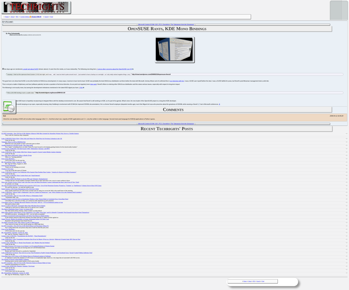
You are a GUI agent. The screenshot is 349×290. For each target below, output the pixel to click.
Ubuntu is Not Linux (7, 169)
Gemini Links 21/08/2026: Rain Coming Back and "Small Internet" (20, 175)
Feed (51, 17)
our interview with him (177, 81)
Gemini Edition (24, 17)
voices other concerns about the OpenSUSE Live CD (115, 69)
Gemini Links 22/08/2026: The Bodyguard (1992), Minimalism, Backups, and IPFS (25, 148)
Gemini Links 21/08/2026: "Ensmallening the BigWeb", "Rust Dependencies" (23, 236)
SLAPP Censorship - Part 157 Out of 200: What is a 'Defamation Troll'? (22, 195)
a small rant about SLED (30, 69)
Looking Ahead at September (9, 249)
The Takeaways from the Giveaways (182, 24)
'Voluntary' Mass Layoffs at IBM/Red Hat (13, 142)
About (12, 17)
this (81, 87)
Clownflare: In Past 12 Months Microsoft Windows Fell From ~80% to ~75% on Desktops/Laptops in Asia (32, 202)
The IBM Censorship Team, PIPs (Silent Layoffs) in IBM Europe (20, 222)
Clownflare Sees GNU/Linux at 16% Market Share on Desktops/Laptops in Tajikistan (26, 256)
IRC (17, 17)
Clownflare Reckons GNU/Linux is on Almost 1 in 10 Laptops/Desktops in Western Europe (27, 246)
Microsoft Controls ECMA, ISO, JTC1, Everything (154, 24)
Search (46, 17)
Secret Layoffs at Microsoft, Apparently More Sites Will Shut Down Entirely (23, 206)
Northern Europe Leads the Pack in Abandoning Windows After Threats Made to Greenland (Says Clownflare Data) (34, 199)
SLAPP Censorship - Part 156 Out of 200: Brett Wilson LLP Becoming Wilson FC (25, 226)
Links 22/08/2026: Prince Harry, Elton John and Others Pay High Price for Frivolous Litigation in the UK (31, 138)
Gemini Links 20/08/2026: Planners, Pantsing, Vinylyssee (18, 266)
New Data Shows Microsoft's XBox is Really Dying (16, 155)
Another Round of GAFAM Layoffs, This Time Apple (17, 145)
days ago (93, 84)
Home (7, 17)
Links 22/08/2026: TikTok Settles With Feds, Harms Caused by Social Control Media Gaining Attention (31, 152)
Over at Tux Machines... (8, 159)
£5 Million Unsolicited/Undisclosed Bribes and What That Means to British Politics (25, 216)
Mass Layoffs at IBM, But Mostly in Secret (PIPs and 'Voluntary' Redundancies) (24, 179)
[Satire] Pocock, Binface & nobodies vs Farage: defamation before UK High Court (25, 219)
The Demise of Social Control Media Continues (15, 259)
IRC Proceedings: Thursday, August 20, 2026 (14, 232)
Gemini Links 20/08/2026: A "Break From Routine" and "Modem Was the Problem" (25, 242)
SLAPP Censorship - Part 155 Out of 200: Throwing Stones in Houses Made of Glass (26, 263)
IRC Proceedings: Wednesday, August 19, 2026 (15, 273)
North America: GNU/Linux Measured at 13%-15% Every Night (20, 189)
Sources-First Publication (8, 165)
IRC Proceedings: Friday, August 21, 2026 (13, 162)
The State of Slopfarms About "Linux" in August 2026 (17, 209)
